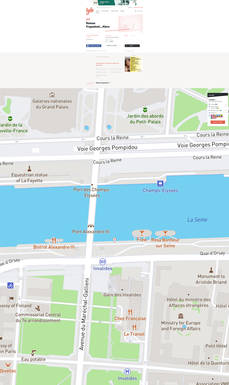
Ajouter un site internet (102, 72)
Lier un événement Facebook (117, 69)
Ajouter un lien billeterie (116, 72)
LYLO (90, 11)
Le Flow (108, 35)
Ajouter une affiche (136, 31)
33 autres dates (89, 39)
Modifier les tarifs (130, 51)
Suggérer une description (102, 69)
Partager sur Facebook (94, 45)
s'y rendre (112, 45)
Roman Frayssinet (102, 83)
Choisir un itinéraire (218, 122)
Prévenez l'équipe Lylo (96, 50)
